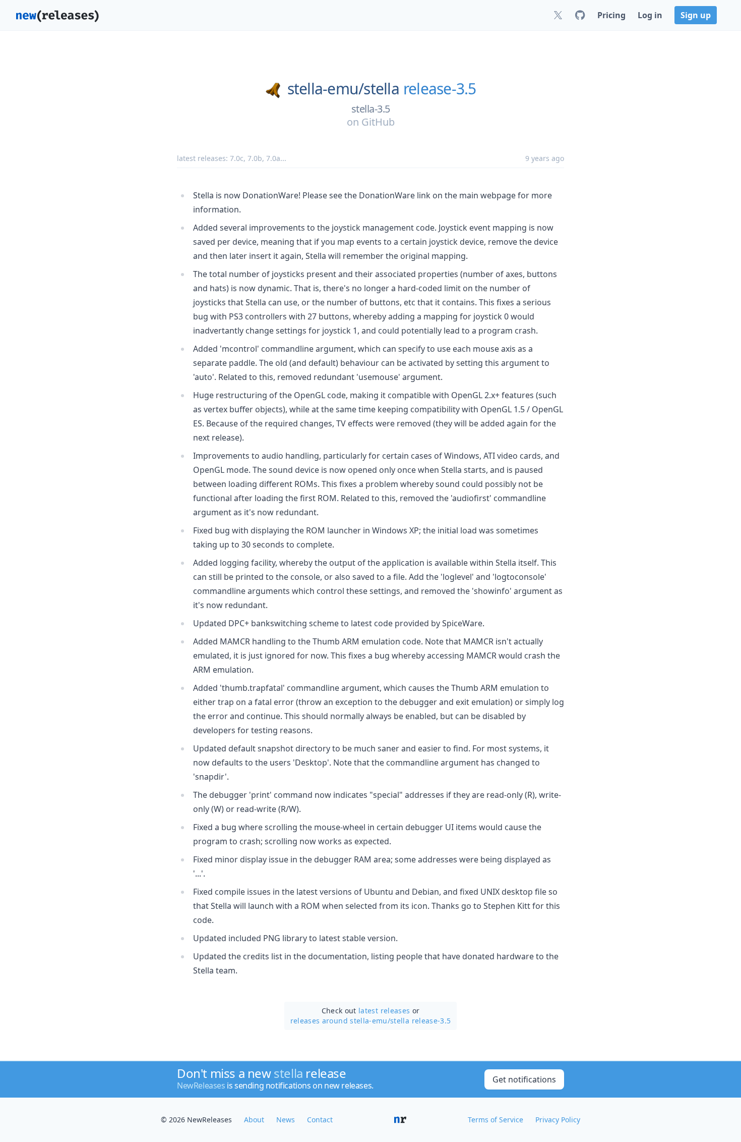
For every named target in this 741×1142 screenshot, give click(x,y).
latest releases (384, 1010)
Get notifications (524, 1079)
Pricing (611, 15)
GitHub (378, 122)
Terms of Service (495, 1119)
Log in (650, 15)
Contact (320, 1119)
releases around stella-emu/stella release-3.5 (370, 1020)
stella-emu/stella (343, 88)
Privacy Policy (557, 1119)
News (285, 1119)
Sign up (696, 15)
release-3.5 (439, 88)
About (254, 1119)
